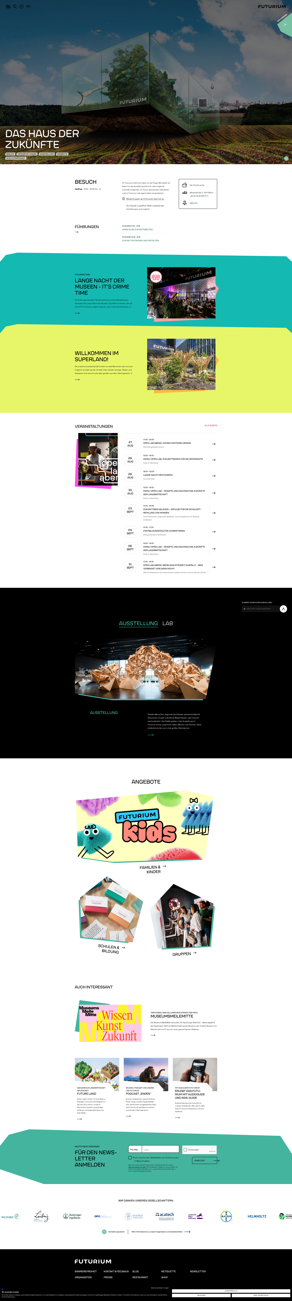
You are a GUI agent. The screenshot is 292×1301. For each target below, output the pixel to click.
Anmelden (199, 1161)
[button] (8, 7)
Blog (135, 1271)
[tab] (138, 623)
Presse (108, 1277)
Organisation (83, 1277)
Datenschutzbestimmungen (160, 1288)
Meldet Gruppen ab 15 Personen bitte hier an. (145, 199)
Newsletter (198, 1271)
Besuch (194, 203)
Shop (164, 1277)
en (28, 6)
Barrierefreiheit (86, 1271)
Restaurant (140, 1277)
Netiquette (168, 1271)
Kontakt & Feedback (116, 1271)
